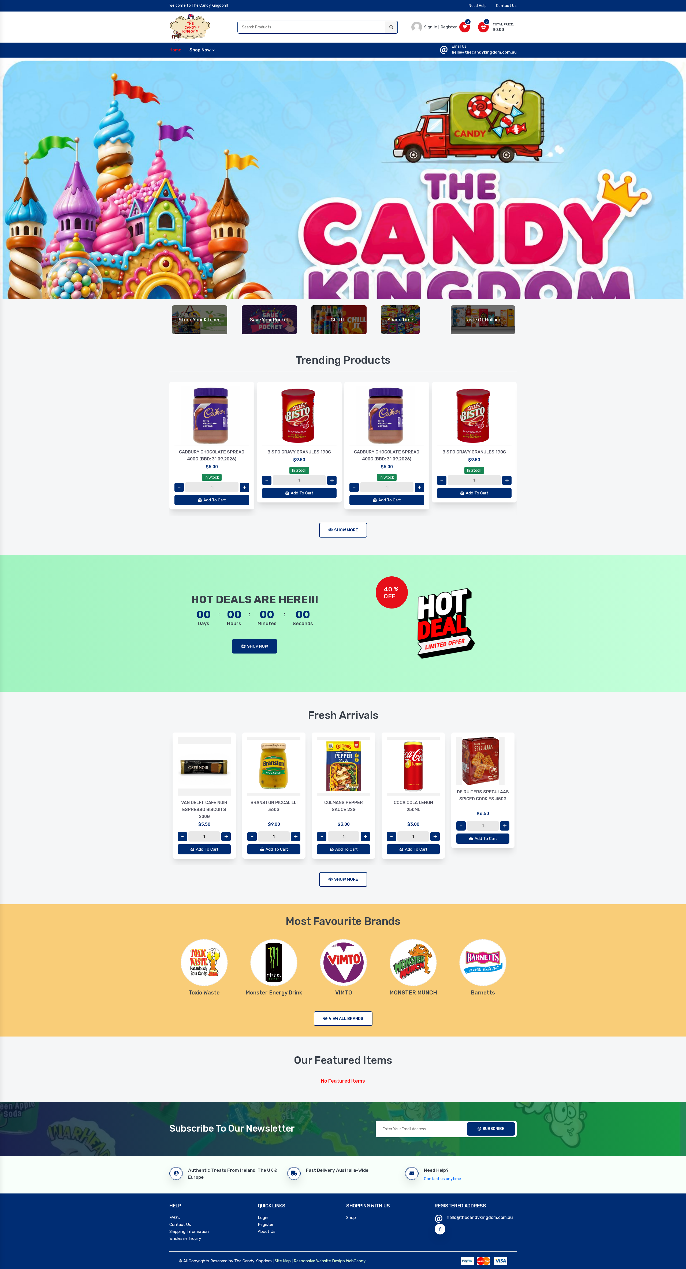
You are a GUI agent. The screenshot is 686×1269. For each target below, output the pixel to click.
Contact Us (180, 1224)
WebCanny (356, 1261)
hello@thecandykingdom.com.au (484, 52)
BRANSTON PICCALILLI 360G (204, 806)
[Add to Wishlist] (211, 439)
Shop (351, 1217)
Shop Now (200, 49)
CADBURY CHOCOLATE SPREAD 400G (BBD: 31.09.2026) (211, 455)
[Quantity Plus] (244, 487)
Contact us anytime (442, 1178)
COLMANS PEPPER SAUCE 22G (274, 806)
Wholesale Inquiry (185, 1238)
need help (478, 5)
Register (265, 1224)
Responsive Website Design (319, 1261)
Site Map (283, 1261)
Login (263, 1217)
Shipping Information (189, 1231)
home (175, 49)
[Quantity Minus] (179, 487)
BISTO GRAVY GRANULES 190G (299, 452)
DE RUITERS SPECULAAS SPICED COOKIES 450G (413, 795)
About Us (266, 1231)
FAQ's (174, 1217)
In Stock (212, 477)
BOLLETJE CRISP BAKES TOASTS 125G (482, 795)
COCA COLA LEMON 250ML (343, 806)
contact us (506, 5)
